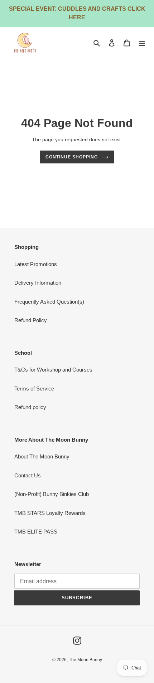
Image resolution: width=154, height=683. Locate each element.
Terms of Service (34, 388)
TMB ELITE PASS (35, 532)
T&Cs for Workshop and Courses (53, 370)
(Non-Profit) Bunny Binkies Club (51, 494)
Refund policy (30, 407)
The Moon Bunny (85, 659)
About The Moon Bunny (41, 456)
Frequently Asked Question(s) (49, 302)
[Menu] (141, 42)
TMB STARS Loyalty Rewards (50, 513)
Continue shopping (71, 156)
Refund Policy (30, 320)
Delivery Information (37, 283)
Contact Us (27, 475)
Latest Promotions (35, 264)
